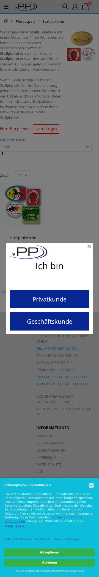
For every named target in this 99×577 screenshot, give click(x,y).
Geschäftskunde (49, 321)
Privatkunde (49, 299)
